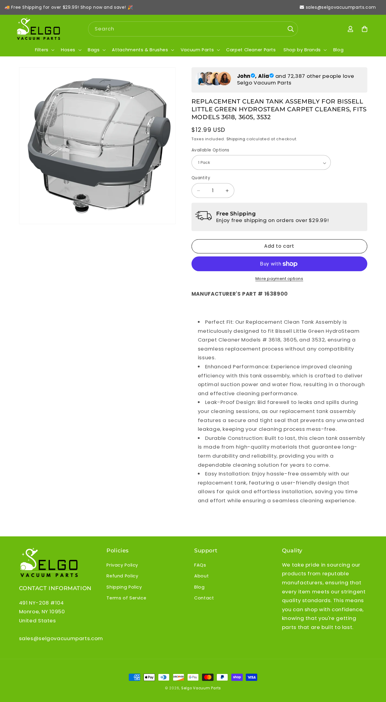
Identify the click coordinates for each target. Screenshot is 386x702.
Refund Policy (122, 576)
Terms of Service (126, 598)
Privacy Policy (122, 565)
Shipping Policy (124, 587)
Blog (199, 587)
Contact (204, 598)
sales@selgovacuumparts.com (341, 7)
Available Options (210, 150)
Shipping (235, 139)
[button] (44, 49)
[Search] (291, 29)
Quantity (200, 178)
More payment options (279, 278)
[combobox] (193, 29)
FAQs (200, 565)
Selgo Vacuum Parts (201, 688)
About (201, 576)
